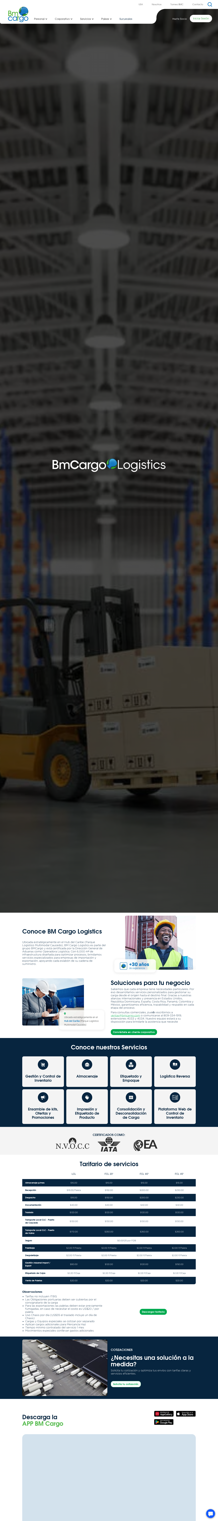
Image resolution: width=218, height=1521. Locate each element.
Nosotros (156, 4)
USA (141, 4)
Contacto (197, 4)
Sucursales (125, 18)
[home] (18, 14)
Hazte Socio (179, 18)
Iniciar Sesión (201, 18)
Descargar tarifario (153, 1311)
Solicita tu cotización (126, 1384)
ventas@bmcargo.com (125, 1015)
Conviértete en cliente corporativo (134, 1032)
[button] (40, 19)
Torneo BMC (176, 4)
